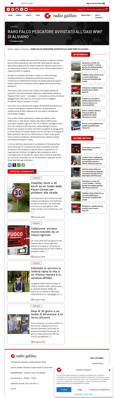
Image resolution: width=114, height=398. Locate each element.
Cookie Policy (78, 394)
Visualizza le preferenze (99, 390)
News (28, 15)
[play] (12, 3)
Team (37, 15)
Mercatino (85, 15)
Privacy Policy (88, 394)
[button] (109, 370)
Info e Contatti (99, 16)
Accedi (13, 389)
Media (18, 15)
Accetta (64, 390)
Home (10, 15)
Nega (80, 390)
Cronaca (13, 27)
